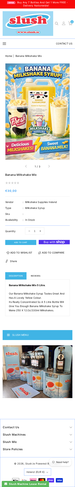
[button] (56, 24)
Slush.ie (30, 463)
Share (13, 261)
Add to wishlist (21, 252)
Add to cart (20, 242)
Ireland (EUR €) (36, 471)
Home (8, 55)
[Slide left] (26, 166)
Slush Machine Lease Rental (26, 483)
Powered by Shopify (48, 463)
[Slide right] (48, 166)
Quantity (10, 231)
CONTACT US (64, 43)
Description (16, 276)
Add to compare (53, 252)
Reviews (35, 276)
